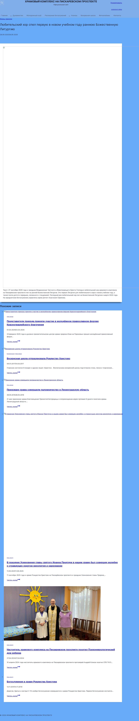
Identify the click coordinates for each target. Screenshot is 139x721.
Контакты (117, 15)
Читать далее (13, 342)
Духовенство (18, 15)
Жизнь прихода (6, 19)
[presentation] (63, 311)
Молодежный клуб (34, 15)
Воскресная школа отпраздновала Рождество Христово (38, 358)
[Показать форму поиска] (2, 3)
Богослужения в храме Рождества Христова (32, 681)
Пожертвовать (116, 3)
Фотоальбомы (104, 15)
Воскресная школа (88, 15)
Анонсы (74, 15)
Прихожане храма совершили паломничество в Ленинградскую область (48, 389)
